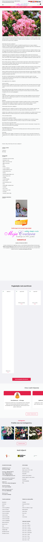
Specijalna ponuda (5, 531)
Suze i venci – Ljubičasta (26, 530)
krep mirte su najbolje (8, 117)
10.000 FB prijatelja (25, 481)
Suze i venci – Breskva (26, 525)
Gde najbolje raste (5, 127)
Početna (3, 143)
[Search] (38, 5)
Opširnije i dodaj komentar (31, 413)
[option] (8, 331)
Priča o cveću (5, 180)
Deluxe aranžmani (5, 522)
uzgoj (26, 95)
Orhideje (4, 177)
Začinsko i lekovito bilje (7, 193)
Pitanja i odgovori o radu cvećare (28, 477)
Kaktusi (4, 172)
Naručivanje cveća (25, 471)
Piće (23, 505)
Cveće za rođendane (6, 511)
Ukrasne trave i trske (6, 190)
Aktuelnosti (4, 502)
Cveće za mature (5, 509)
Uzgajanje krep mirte (6, 108)
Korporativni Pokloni (25, 504)
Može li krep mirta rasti (6, 43)
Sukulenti (4, 186)
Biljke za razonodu (6, 163)
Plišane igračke (25, 509)
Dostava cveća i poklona (26, 475)
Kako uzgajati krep (5, 81)
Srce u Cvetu (34, 302)
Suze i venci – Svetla (26, 538)
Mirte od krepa (4, 61)
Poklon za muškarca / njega (27, 507)
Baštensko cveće (6, 160)
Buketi (3, 505)
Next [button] (40, 332)
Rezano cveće (4, 524)
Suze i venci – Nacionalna (27, 532)
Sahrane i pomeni (5, 527)
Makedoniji (7, 2)
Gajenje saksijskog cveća (7, 169)
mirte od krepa (9, 51)
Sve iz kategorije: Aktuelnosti (21, 379)
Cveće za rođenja (5, 513)
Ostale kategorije (6, 179)
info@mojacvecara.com (14, 247)
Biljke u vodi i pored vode (7, 161)
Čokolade (24, 502)
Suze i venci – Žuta (25, 539)
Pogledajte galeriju (21, 443)
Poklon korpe (24, 511)
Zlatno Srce (8, 370)
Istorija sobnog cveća (7, 171)
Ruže (4, 183)
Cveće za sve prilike (5, 516)
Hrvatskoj (3, 2)
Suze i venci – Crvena (26, 527)
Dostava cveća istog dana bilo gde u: (8, 1)
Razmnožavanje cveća (7, 182)
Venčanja (4, 191)
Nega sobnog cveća (6, 175)
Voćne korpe (24, 516)
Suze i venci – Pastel (26, 534)
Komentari (24, 479)
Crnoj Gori (18, 1)
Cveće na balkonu (6, 168)
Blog (7, 143)
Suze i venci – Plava (25, 536)
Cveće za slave (5, 515)
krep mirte (9, 50)
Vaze (23, 515)
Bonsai (4, 166)
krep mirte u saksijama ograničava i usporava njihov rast (30, 57)
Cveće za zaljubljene (6, 520)
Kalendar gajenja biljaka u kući (8, 174)
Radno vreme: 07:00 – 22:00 (27, 470)
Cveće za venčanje (5, 518)
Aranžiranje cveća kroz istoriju (8, 158)
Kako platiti (24, 473)
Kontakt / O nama (25, 468)
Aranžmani (4, 504)
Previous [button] (3, 332)
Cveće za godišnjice (6, 507)
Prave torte (24, 513)
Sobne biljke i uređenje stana (8, 185)
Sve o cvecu (5, 188)
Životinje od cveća (5, 533)
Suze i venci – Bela (25, 523)
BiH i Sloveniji (12, 2)
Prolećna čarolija (21, 302)
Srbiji (15, 1)
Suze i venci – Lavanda (26, 528)
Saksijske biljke (4, 529)
